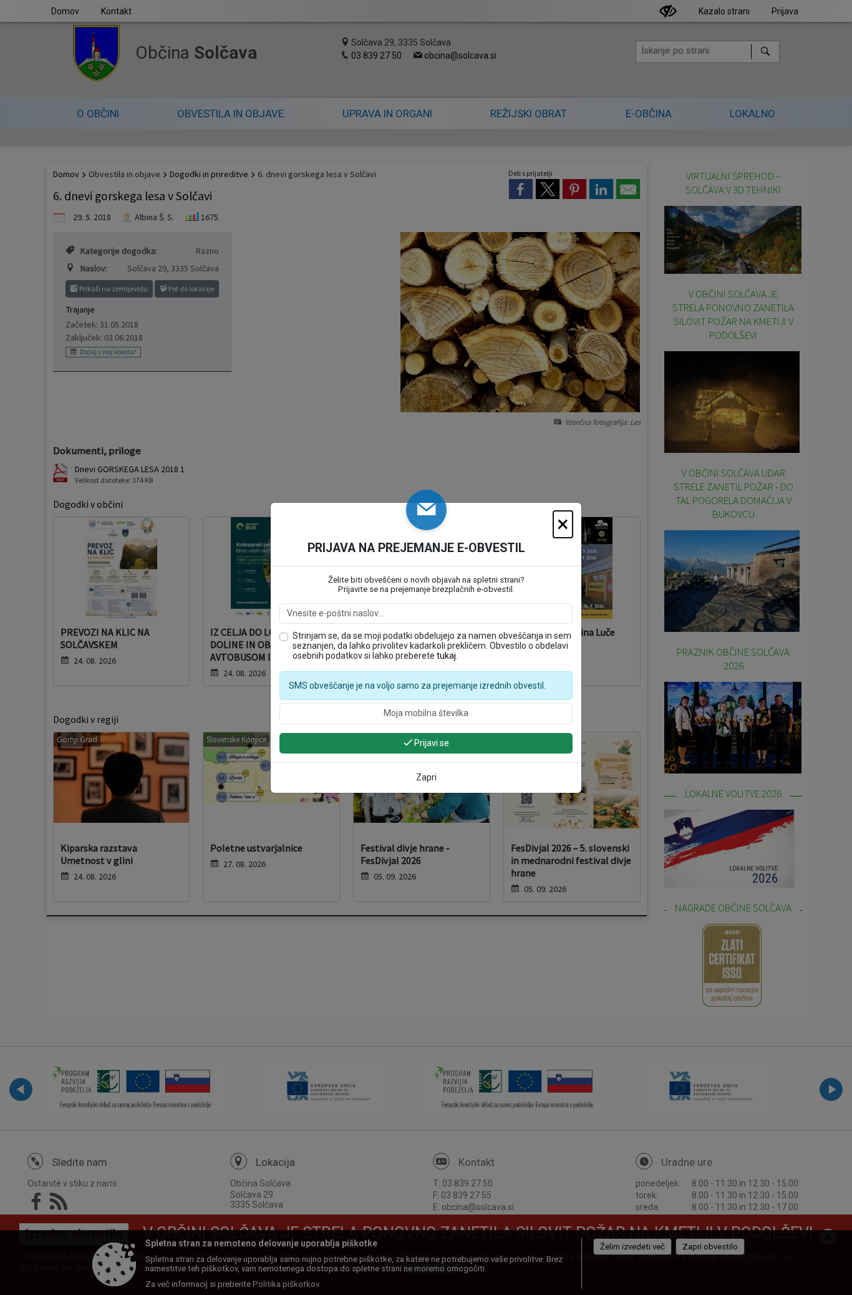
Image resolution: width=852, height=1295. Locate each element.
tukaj (446, 656)
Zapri (426, 777)
